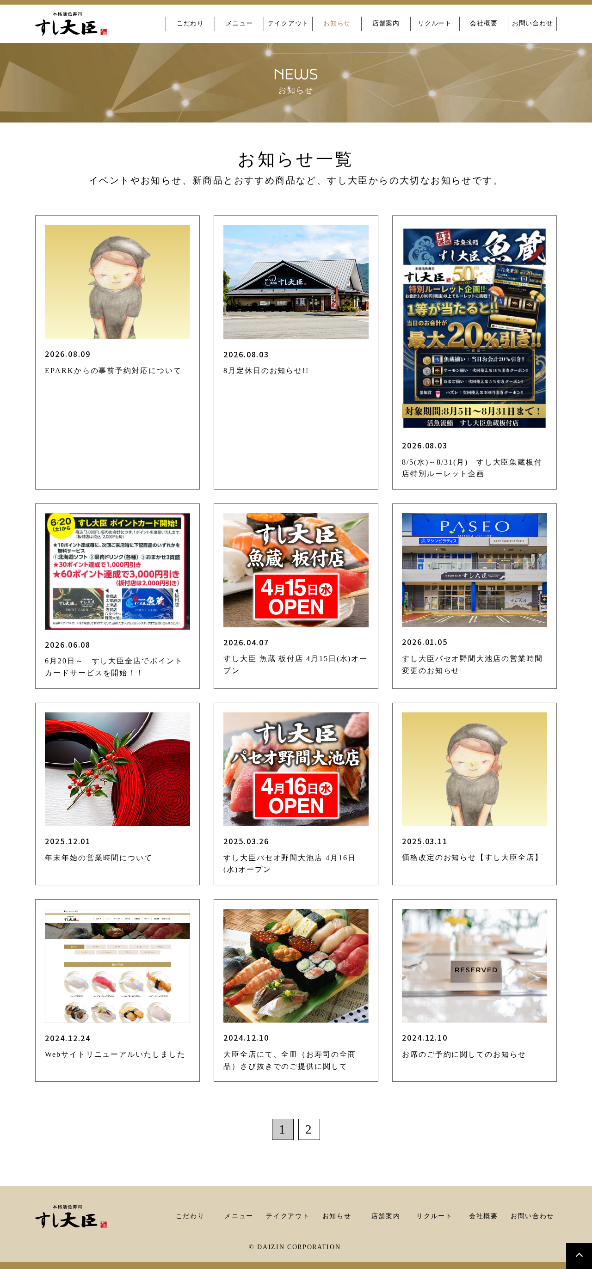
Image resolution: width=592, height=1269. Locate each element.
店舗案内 (386, 23)
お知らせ (337, 23)
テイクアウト (288, 23)
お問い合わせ (532, 23)
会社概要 (483, 23)
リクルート (435, 23)
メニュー (239, 23)
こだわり (190, 23)
